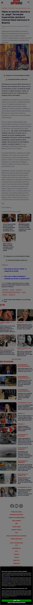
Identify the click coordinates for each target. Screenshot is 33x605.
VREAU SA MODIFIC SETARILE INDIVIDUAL (16, 602)
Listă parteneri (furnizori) (5, 597)
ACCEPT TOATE (16, 600)
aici (19, 582)
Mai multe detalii (7, 576)
